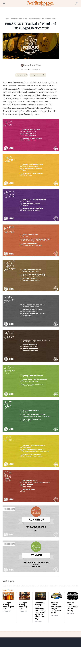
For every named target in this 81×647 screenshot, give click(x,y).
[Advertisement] (71, 51)
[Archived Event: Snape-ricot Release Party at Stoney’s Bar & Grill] (56, 596)
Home (7, 18)
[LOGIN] (76, 3)
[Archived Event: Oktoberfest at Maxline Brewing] (72, 596)
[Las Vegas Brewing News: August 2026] (8, 596)
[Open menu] (4, 3)
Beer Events (38, 621)
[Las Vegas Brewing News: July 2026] (24, 596)
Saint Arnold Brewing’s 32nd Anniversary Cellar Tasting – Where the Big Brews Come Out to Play (40, 611)
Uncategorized (14, 18)
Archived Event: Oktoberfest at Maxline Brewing (72, 607)
